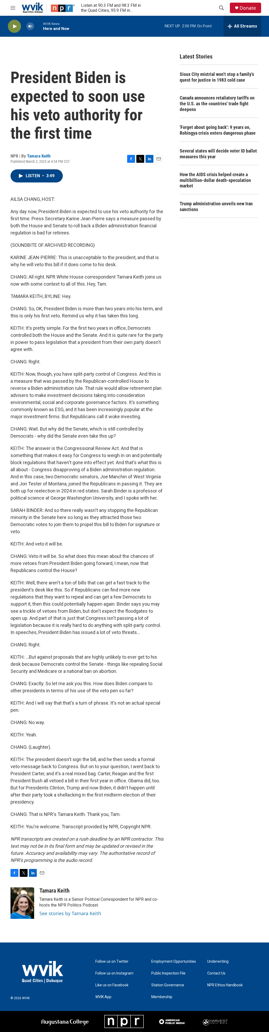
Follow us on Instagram (114, 973)
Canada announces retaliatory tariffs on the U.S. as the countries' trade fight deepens (217, 103)
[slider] (38, 26)
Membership (161, 997)
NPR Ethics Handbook (225, 985)
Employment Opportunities (173, 961)
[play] (14, 26)
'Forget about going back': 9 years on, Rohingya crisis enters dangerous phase (218, 130)
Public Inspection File (168, 973)
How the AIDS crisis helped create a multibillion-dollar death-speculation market (215, 180)
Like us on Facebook (111, 985)
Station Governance (167, 985)
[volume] (30, 26)
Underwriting (218, 961)
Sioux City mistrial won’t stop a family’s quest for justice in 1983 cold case (217, 77)
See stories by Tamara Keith (70, 913)
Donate (248, 8)
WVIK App (103, 997)
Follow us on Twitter (111, 961)
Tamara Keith (38, 156)
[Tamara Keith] (22, 903)
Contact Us (216, 973)
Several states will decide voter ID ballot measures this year (218, 153)
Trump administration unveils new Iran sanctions (216, 206)
